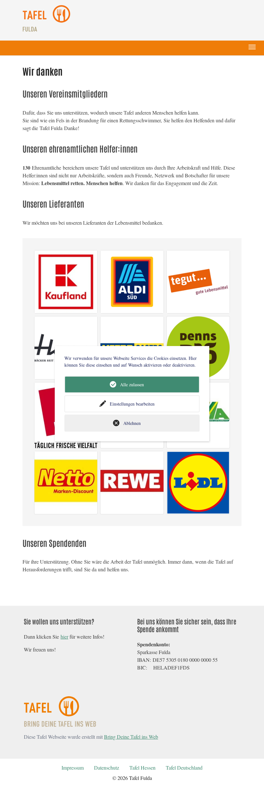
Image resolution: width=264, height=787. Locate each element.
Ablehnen (132, 423)
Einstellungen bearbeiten (132, 404)
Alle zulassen (132, 384)
